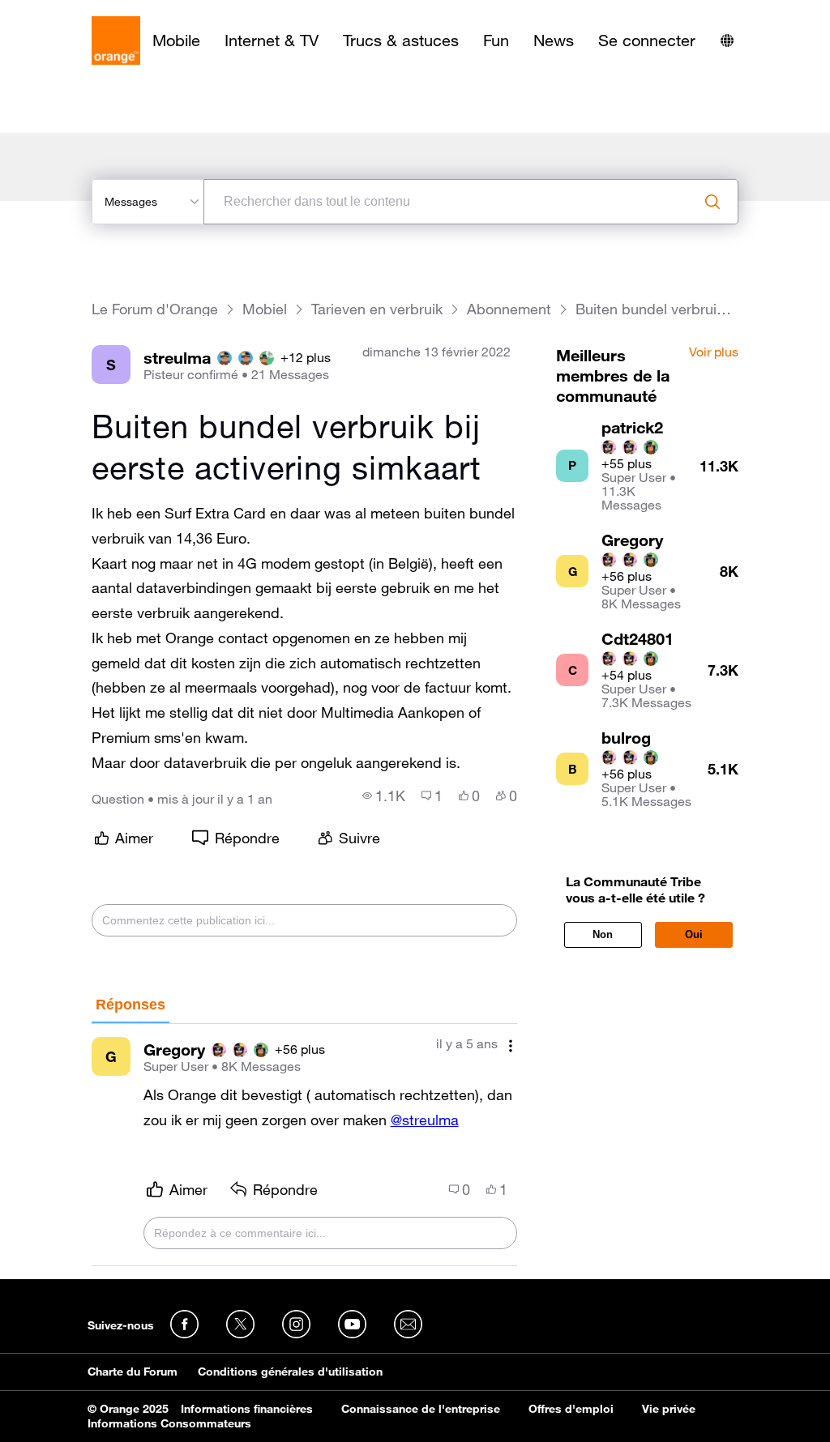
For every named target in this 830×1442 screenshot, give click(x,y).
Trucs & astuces (401, 40)
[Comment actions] (510, 1045)
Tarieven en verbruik (377, 309)
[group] (383, 795)
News (553, 40)
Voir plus (713, 352)
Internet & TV (272, 40)
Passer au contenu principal (86, 12)
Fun (496, 40)
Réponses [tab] (130, 1004)
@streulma (425, 1119)
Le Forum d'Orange (155, 309)
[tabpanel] (305, 1145)
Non (603, 934)
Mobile (176, 40)
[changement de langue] (727, 40)
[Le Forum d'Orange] (116, 40)
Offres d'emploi (571, 1408)
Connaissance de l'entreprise (420, 1408)
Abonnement (509, 309)
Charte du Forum (133, 1371)
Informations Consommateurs (169, 1423)
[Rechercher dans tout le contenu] (712, 201)
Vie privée (668, 1408)
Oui (694, 934)
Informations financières (247, 1408)
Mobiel (264, 309)
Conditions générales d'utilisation (290, 1371)
